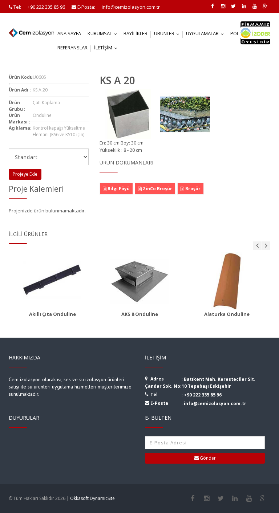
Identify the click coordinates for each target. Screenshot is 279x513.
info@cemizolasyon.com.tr (215, 403)
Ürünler (168, 33)
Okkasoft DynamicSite (92, 498)
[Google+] (263, 498)
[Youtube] (249, 498)
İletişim (107, 47)
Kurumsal (104, 33)
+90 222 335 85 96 (203, 395)
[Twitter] (220, 498)
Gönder (207, 458)
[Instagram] (206, 498)
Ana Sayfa (69, 33)
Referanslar (72, 47)
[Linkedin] (235, 498)
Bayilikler (135, 33)
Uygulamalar (206, 33)
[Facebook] (192, 498)
